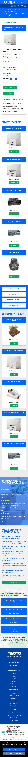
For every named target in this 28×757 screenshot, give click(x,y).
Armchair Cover (14, 253)
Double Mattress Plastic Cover (14, 350)
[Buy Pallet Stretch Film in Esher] (14, 393)
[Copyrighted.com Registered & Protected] (14, 728)
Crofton (14, 693)
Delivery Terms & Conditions (14, 715)
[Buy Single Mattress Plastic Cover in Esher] (14, 170)
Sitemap (14, 686)
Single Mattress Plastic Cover (14, 412)
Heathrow (14, 701)
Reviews (14, 679)
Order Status (14, 684)
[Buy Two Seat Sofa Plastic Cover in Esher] (14, 201)
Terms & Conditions (14, 713)
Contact (14, 673)
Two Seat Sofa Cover (14, 190)
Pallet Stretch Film (14, 381)
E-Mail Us (14, 661)
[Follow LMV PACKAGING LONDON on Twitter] (13, 666)
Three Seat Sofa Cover (14, 221)
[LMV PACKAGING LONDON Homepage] (8, 2)
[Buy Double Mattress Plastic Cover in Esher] (14, 139)
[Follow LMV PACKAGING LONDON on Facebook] (10, 666)
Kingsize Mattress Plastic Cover (11, 22)
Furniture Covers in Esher (11, 20)
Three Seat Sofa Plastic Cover (14, 444)
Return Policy (14, 718)
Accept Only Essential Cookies (14, 753)
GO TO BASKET (8, 93)
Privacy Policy (14, 720)
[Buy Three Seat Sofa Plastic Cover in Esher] (14, 233)
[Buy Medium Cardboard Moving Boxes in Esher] (14, 331)
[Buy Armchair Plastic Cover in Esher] (14, 264)
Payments (14, 681)
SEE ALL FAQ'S (14, 582)
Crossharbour (14, 698)
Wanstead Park (14, 703)
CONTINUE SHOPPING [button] (10, 87)
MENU (23, 2)
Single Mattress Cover (14, 159)
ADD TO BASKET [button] (14, 151)
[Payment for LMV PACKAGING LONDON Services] (14, 731)
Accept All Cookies (14, 749)
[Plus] (16, 79)
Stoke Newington (14, 696)
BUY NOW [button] (14, 343)
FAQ (14, 676)
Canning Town (14, 706)
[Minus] (11, 79)
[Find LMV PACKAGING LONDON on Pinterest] (16, 666)
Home (3, 20)
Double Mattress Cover (14, 128)
